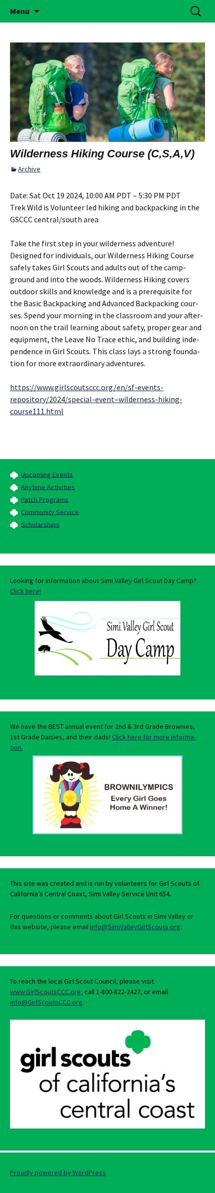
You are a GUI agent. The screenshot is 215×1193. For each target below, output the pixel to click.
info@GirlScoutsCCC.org (46, 1002)
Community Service (50, 511)
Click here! (25, 591)
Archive (29, 168)
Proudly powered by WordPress (58, 1172)
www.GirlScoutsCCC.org (45, 991)
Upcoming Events (47, 474)
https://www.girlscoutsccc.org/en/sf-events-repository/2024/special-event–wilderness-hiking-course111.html (96, 399)
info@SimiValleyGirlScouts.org (135, 926)
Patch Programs (44, 499)
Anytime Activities (48, 486)
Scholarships (40, 524)
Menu (20, 11)
